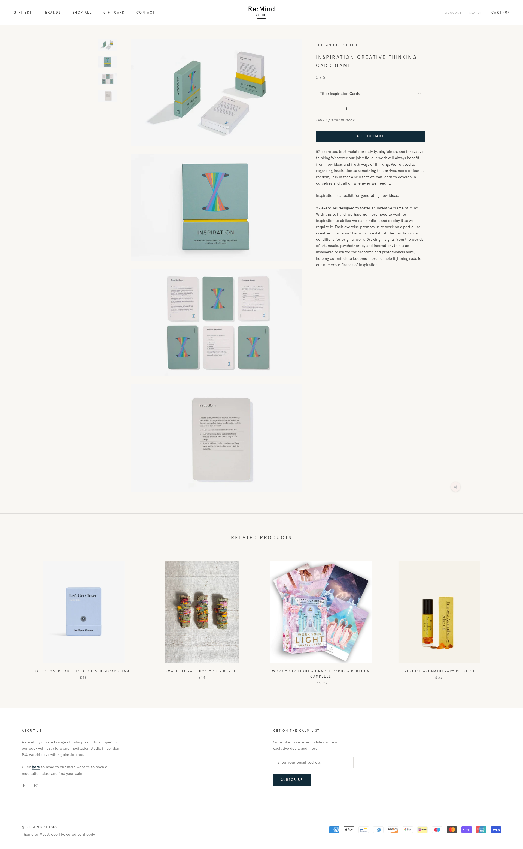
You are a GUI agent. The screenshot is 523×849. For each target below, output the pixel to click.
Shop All (82, 12)
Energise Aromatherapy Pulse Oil (439, 671)
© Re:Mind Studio (39, 827)
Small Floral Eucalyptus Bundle (202, 671)
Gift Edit (24, 12)
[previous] (17, 617)
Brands (53, 12)
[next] (506, 617)
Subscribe (292, 780)
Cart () (500, 12)
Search (476, 12)
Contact (145, 12)
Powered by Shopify (78, 834)
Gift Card (114, 12)
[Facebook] (24, 785)
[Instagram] (36, 785)
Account (453, 12)
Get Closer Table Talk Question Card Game (83, 671)
